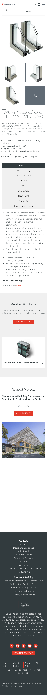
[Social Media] (12, 646)
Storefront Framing (23, 558)
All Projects (23, 413)
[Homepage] (8, 4)
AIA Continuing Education (20, 530)
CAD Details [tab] (23, 191)
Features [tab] (23, 165)
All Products (23, 322)
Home (4, 10)
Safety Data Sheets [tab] (23, 206)
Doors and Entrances (23, 548)
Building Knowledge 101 (23, 594)
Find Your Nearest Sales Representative (23, 581)
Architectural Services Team (20, 518)
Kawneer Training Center (19, 524)
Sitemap (40, 663)
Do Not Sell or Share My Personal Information (23, 671)
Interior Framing (23, 551)
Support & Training (23, 577)
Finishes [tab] (23, 180)
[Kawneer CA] (39, 4)
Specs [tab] (24, 186)
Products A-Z (23, 572)
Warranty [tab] (23, 201)
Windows (19, 10)
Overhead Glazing (23, 555)
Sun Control (23, 561)
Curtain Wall (24, 544)
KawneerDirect (23, 653)
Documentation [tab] (23, 175)
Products (10, 10)
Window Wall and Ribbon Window (23, 568)
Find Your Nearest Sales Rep (21, 513)
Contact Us (24, 501)
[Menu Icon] (44, 5)
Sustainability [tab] (23, 170)
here (18, 286)
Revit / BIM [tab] (23, 196)
